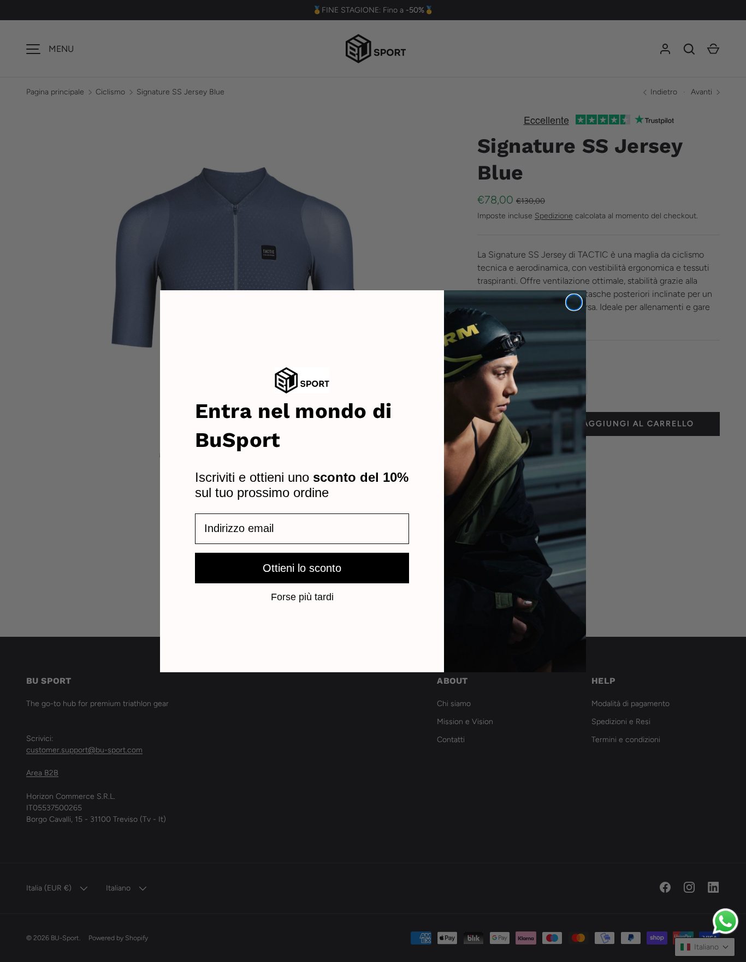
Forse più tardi (302, 595)
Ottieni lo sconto (302, 567)
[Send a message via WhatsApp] (726, 921)
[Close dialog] (574, 302)
